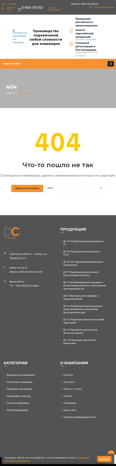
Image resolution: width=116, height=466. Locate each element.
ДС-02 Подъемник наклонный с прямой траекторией (83, 321)
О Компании (69, 403)
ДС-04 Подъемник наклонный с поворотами (79, 342)
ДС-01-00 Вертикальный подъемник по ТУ (83, 243)
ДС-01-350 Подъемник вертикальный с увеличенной (83, 263)
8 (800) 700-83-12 (18, 268)
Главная (10, 93)
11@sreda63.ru (107, 7)
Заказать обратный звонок (84, 4)
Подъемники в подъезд (19, 396)
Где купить (68, 382)
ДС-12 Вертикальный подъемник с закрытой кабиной (81, 297)
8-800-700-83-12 (31, 9)
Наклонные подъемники (19, 389)
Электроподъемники (17, 410)
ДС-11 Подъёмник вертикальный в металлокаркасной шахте (80, 274)
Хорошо (104, 459)
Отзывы (67, 396)
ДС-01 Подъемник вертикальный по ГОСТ (81, 253)
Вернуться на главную (27, 188)
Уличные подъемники (18, 403)
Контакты (68, 375)
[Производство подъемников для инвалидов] (20, 37)
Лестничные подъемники (19, 382)
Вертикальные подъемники (21, 375)
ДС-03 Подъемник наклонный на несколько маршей (80, 331)
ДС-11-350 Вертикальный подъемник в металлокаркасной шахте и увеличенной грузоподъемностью (84, 286)
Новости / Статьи (72, 389)
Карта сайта (69, 410)
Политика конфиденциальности (79, 417)
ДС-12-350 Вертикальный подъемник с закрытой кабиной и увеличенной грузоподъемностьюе (83, 309)
